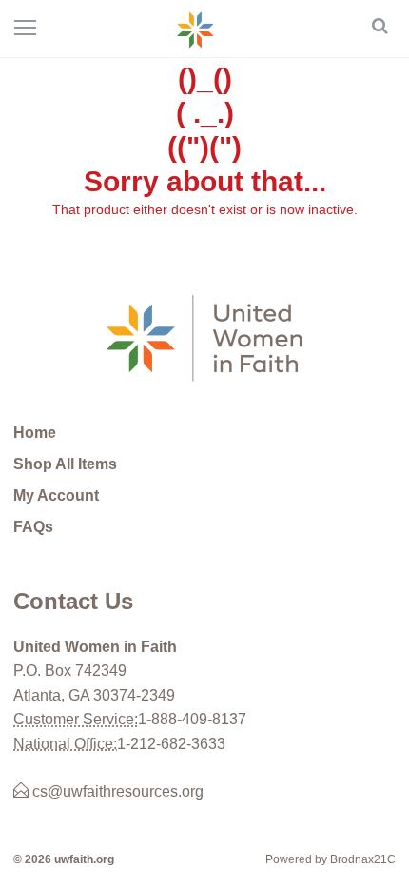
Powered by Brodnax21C (330, 859)
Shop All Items (65, 464)
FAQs (33, 527)
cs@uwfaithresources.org (116, 791)
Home (34, 433)
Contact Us (73, 601)
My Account (56, 495)
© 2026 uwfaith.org (63, 859)
